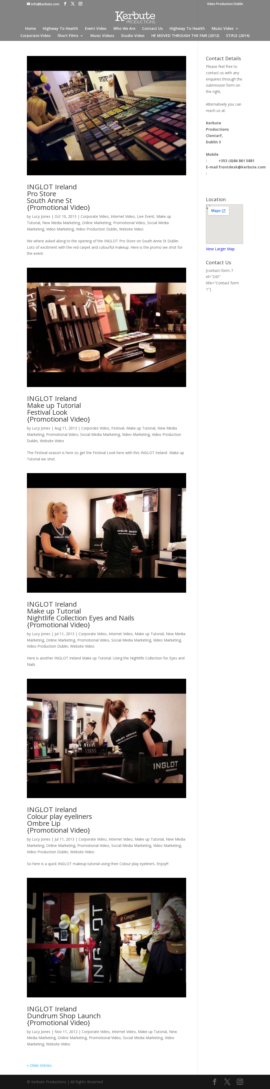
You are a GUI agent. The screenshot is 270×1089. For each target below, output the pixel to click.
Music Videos (102, 36)
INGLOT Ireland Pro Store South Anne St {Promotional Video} (58, 197)
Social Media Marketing (100, 434)
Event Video (96, 29)
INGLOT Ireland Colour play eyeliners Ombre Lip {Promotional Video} (59, 820)
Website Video (131, 229)
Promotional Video (129, 222)
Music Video (223, 29)
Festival (117, 428)
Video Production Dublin (225, 4)
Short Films (67, 36)
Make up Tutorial (140, 428)
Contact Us (152, 29)
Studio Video (132, 36)
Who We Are (124, 29)
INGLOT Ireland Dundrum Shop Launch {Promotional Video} (64, 1015)
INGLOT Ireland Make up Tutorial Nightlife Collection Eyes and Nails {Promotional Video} (80, 614)
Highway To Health (60, 29)
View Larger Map (220, 248)
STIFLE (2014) (237, 36)
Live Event (145, 216)
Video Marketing (60, 229)
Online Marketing (96, 222)
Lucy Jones (41, 216)
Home (30, 29)
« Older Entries (39, 1065)
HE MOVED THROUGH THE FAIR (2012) (185, 36)
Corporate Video (35, 36)
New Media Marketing (61, 222)
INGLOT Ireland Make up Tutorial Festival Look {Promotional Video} (58, 409)
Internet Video (123, 216)
